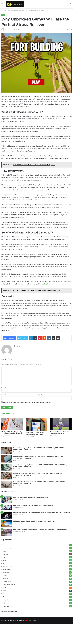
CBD (4, 603)
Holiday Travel (7, 581)
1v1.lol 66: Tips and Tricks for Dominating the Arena (59, 432)
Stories (5, 594)
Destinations (6, 606)
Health (5, 575)
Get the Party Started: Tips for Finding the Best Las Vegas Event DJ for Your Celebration (41, 512)
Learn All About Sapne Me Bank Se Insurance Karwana (30, 497)
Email (3, 395)
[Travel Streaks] (15, 4)
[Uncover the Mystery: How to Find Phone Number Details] (36, 424)
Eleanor (17, 346)
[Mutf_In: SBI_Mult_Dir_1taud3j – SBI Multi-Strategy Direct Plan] (12, 424)
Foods (4, 591)
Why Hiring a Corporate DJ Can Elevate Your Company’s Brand (33, 505)
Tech (9, 10)
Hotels (4, 557)
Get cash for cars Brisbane (9, 611)
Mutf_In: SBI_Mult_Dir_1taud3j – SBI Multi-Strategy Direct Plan (11, 432)
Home (4, 10)
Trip (4, 563)
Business (5, 554)
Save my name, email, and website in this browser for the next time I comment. (27, 402)
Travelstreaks (7, 548)
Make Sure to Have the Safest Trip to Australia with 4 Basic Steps (34, 521)
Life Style (5, 578)
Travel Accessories (8, 569)
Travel (4, 560)
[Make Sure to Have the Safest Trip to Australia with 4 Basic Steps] (6, 523)
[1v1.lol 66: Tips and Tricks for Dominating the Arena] (61, 424)
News (4, 545)
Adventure (6, 572)
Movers (5, 597)
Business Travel (7, 566)
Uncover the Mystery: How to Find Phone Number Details (35, 433)
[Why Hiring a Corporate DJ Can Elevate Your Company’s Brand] (6, 507)
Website (40, 395)
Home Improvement (9, 584)
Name (3, 388)
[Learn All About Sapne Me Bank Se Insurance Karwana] (6, 499)
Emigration (6, 600)
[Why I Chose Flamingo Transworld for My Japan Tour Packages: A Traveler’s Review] (6, 532)
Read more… (48, 284)
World (4, 587)
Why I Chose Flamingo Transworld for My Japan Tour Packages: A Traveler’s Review (40, 529)
